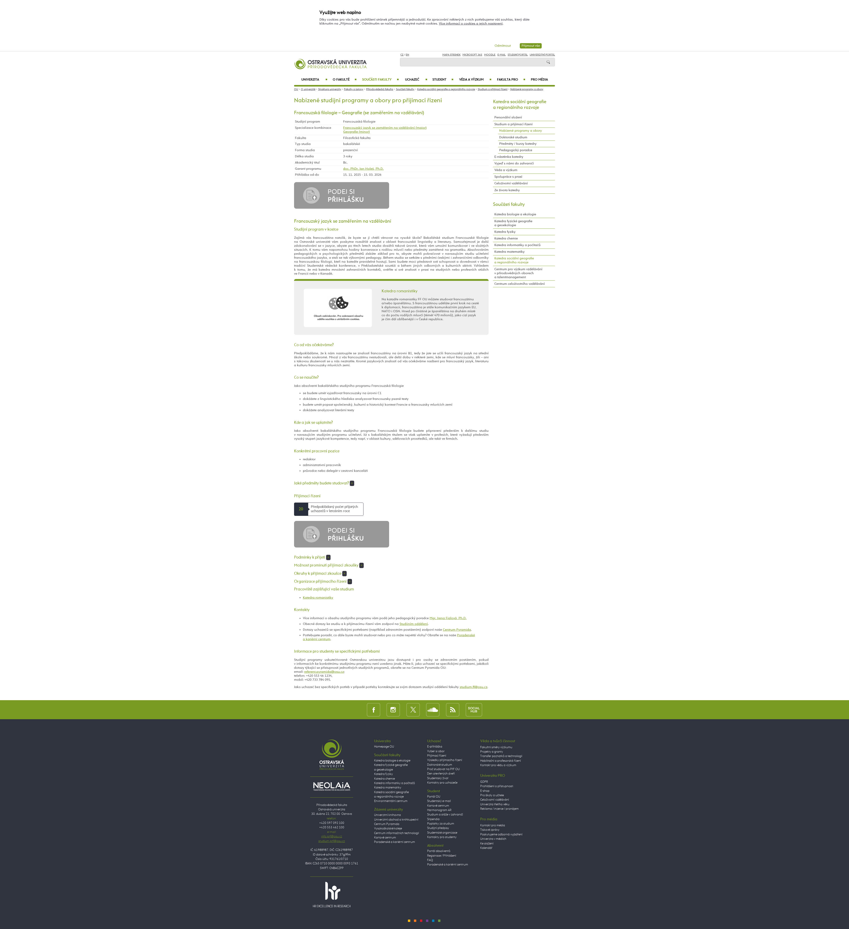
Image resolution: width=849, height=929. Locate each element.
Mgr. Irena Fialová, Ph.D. (448, 618)
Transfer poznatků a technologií (501, 756)
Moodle (489, 55)
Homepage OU (384, 746)
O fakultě (345, 79)
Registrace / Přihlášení (441, 855)
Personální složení (508, 117)
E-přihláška (434, 746)
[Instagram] (393, 709)
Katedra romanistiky (318, 597)
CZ (401, 55)
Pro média (539, 79)
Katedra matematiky (509, 251)
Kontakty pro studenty (442, 837)
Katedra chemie (506, 238)
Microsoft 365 (472, 55)
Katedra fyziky (505, 231)
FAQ (430, 860)
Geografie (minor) (356, 131)
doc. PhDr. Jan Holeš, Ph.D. (363, 168)
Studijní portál (518, 55)
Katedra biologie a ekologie (515, 214)
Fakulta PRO (511, 79)
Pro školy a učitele (492, 795)
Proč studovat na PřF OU (443, 769)
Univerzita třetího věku (494, 804)
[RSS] (452, 709)
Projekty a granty (491, 751)
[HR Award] (331, 894)
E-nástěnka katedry (508, 156)
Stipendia (433, 819)
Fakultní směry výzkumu (496, 747)
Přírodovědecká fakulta (379, 89)
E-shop (485, 790)
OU (296, 89)
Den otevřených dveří (441, 773)
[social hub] (474, 709)
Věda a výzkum (475, 79)
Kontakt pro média (492, 825)
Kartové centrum (385, 837)
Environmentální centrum (390, 801)
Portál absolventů (438, 851)
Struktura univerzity (329, 89)
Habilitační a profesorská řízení (500, 760)
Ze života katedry (507, 190)
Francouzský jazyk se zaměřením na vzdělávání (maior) (385, 127)
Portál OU (433, 796)
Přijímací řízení (436, 755)
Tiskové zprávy (489, 829)
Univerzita (314, 79)
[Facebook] (373, 709)
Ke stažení (486, 843)
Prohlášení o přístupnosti (496, 786)
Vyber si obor (436, 751)
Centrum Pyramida (457, 629)
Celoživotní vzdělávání (511, 183)
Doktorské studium (513, 137)
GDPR (484, 781)
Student (442, 79)
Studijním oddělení (414, 624)
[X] (413, 709)
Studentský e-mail (439, 801)
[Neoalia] (331, 786)
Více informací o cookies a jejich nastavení (471, 23)
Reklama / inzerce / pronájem (499, 808)
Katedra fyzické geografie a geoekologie (513, 223)
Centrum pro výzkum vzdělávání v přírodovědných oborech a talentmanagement (518, 273)
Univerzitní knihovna (387, 815)
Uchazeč (416, 79)
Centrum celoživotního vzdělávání (519, 283)
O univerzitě (308, 89)
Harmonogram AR (439, 810)
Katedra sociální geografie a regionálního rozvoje (446, 89)
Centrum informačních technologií (396, 833)
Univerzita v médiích (493, 838)
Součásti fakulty (380, 79)
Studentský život (437, 778)
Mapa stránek (451, 55)
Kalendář (486, 848)
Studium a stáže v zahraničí (445, 814)
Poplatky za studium (440, 823)
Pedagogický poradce (515, 150)
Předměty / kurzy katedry (518, 143)
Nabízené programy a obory (526, 89)
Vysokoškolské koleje (388, 828)
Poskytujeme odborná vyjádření (501, 834)
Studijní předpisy (438, 828)
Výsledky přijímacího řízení (444, 760)
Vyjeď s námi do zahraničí (514, 163)
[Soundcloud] (433, 709)
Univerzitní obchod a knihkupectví (396, 819)
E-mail (501, 55)
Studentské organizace (442, 832)
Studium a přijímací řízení (492, 89)
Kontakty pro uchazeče (442, 782)
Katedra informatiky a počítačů (517, 245)
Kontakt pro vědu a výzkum (498, 765)
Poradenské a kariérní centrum (394, 842)
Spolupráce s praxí (508, 176)
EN (407, 55)
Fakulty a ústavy (353, 89)
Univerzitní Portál (542, 55)
